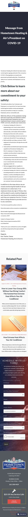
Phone (6, 399)
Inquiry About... (8, 407)
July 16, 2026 (4, 334)
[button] (14, 9)
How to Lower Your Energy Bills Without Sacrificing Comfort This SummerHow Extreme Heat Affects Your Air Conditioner (14, 293)
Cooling (18, 334)
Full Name (7, 383)
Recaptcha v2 (7, 432)
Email (5, 415)
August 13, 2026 (5, 283)
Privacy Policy (14, 514)
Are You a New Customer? (11, 391)
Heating (14, 285)
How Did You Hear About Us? (12, 424)
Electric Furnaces (22, 283)
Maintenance (23, 334)
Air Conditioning (14, 283)
